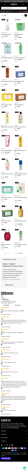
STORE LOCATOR (8, 11)
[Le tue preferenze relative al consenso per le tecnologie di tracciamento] (25, 470)
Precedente (6, 305)
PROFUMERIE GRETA (8, 453)
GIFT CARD (25, 11)
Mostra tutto (9, 285)
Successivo (17, 305)
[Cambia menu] (5, 4)
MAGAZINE (3, 11)
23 (16, 253)
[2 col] (25, 15)
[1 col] (22, 15)
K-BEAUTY (20, 11)
